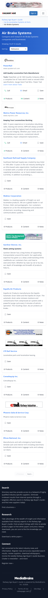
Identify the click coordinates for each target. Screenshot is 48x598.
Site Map (37, 589)
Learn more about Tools (12, 84)
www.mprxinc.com (10, 115)
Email (25, 90)
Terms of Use (23, 589)
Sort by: (5, 49)
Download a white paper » (12, 536)
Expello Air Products (12, 289)
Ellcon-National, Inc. (12, 438)
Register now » (7, 563)
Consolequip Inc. (10, 376)
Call (8, 90)
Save (41, 90)
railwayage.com (23, 591)
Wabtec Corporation (12, 196)
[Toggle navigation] (43, 13)
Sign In (33, 13)
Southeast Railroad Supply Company (19, 158)
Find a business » (8, 507)
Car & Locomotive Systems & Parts (17, 22)
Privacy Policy (7, 589)
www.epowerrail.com (11, 68)
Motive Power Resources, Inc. (16, 113)
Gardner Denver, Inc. (12, 245)
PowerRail (7, 66)
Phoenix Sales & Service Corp (16, 412)
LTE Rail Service (10, 351)
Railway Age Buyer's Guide (12, 20)
